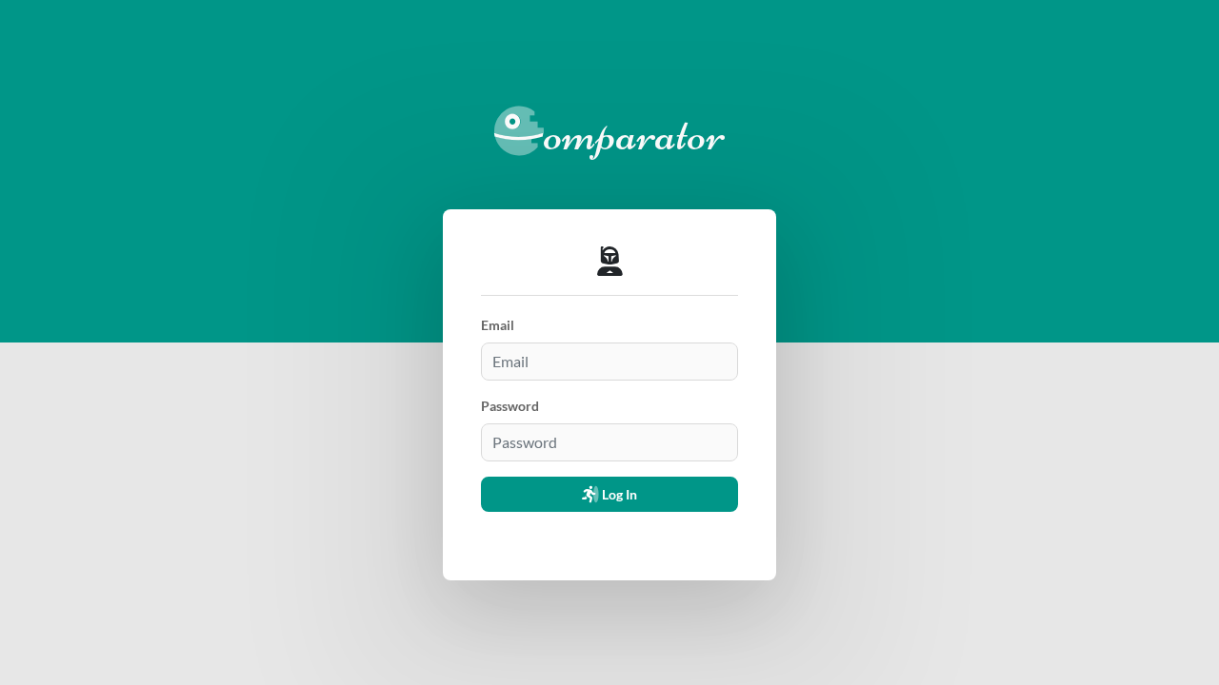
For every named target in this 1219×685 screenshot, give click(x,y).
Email (497, 325)
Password (510, 406)
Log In (618, 494)
